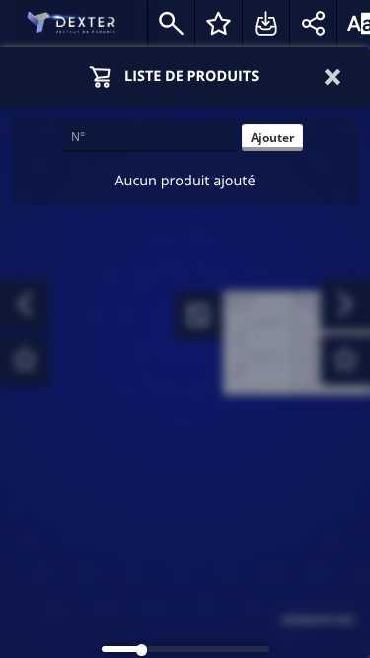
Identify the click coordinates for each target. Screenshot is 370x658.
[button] (334, 77)
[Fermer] (221, 138)
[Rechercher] (170, 23)
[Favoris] (218, 23)
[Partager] (312, 23)
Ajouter (272, 137)
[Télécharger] (265, 23)
